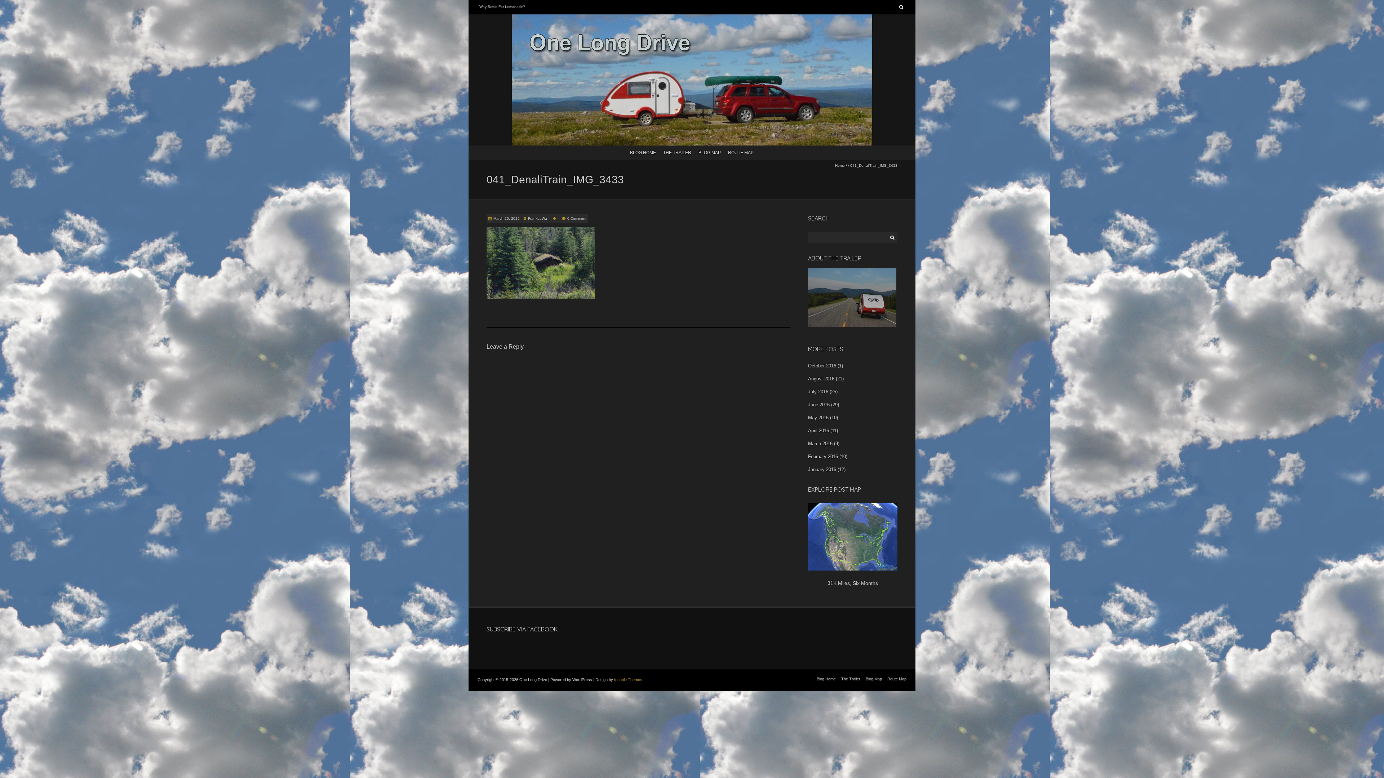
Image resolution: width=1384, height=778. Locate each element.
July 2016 (818, 391)
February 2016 (823, 456)
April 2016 (818, 430)
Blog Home (643, 152)
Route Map (741, 152)
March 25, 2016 (506, 218)
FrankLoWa (537, 218)
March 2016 (820, 443)
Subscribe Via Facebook (522, 629)
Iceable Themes (628, 680)
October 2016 (822, 365)
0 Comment (576, 218)
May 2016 (818, 417)
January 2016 (822, 469)
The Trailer (677, 152)
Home (840, 165)
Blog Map (709, 152)
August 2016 (821, 378)
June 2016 (819, 404)
